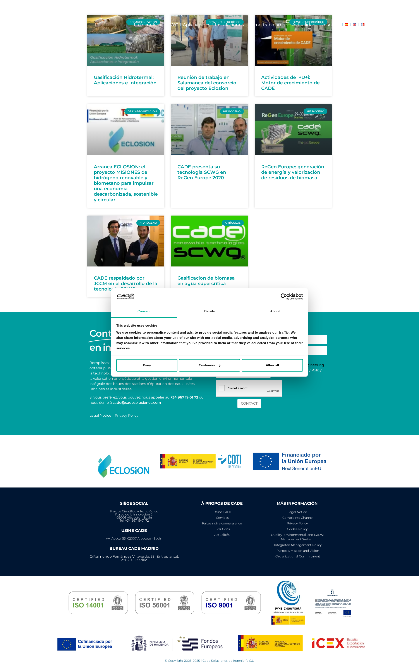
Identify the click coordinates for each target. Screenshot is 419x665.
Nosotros (330, 24)
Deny (147, 365)
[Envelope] (395, 6)
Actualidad (304, 24)
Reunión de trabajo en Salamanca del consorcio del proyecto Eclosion (206, 83)
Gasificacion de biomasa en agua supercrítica (206, 280)
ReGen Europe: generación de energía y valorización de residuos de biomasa (292, 172)
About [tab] (275, 311)
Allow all (272, 365)
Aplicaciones (196, 24)
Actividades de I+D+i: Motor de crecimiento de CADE (290, 83)
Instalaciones (229, 24)
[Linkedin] (387, 6)
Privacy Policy (310, 370)
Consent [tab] (144, 311)
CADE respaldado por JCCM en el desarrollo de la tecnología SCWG (125, 283)
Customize (207, 365)
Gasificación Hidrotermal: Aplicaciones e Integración (125, 80)
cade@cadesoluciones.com (137, 402)
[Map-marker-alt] (410, 6)
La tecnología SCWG (156, 24)
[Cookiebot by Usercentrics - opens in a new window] (284, 296)
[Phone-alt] (403, 6)
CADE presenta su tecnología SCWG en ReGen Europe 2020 (201, 172)
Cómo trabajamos (268, 24)
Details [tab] (209, 311)
